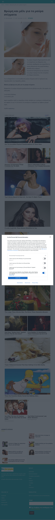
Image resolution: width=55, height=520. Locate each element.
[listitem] (27, 255)
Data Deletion (20, 282)
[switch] (44, 258)
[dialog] (27, 260)
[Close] (50, 237)
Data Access (27, 282)
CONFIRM (17, 277)
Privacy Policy (35, 282)
